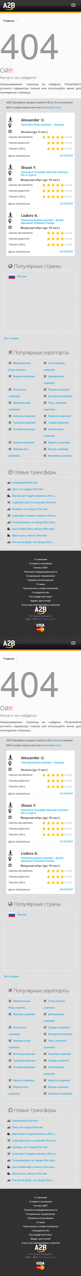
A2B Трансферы (46, 619)
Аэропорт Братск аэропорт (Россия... (35, 502)
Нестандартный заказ (40, 596)
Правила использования (40, 579)
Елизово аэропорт (24, 429)
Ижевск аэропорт (23, 442)
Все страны (11, 338)
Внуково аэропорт (24, 376)
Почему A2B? (40, 567)
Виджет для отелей (40, 600)
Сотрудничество (40, 592)
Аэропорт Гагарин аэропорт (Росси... (34, 515)
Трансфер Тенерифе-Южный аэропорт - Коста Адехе (45, 173)
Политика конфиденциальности (40, 571)
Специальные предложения (40, 575)
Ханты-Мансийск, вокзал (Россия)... (34, 529)
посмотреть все (51, 107)
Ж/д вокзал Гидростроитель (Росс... (34, 496)
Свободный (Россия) (25, 482)
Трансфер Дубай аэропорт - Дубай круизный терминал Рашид (42, 221)
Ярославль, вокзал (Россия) (29, 535)
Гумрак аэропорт (58, 422)
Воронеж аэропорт (59, 416)
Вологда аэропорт (24, 416)
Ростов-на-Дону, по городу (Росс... (33, 542)
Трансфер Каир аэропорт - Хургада (42, 124)
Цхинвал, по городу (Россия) (29, 509)
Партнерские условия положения (40, 588)
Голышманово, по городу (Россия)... (34, 522)
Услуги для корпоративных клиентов (40, 604)
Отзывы (40, 584)
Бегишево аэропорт (60, 396)
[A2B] (9, 6)
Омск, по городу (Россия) (27, 489)
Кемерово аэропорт (60, 455)
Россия (21, 276)
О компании (40, 559)
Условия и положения (40, 563)
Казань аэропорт (58, 449)
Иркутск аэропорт (59, 442)
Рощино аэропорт (59, 389)
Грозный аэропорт (24, 422)
